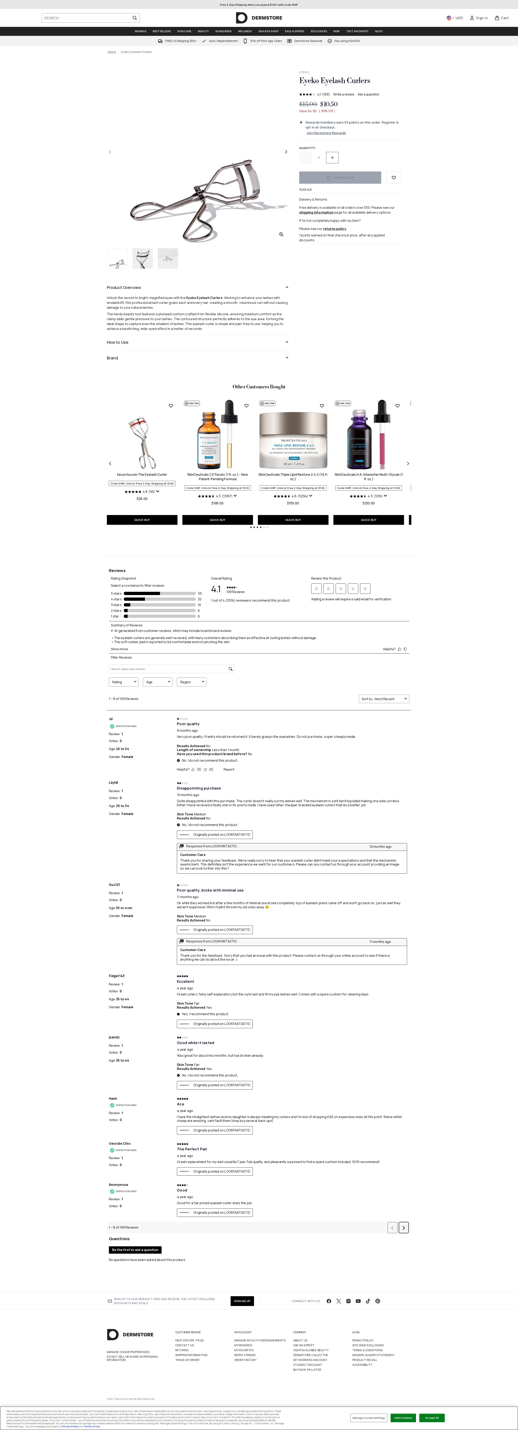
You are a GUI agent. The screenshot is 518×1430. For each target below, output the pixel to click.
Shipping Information (191, 1355)
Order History (245, 1360)
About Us (300, 1340)
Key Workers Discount (310, 1360)
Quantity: (307, 148)
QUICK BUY (142, 520)
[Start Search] (134, 17)
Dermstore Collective (310, 1355)
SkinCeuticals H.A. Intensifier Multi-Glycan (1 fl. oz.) (369, 476)
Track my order (187, 1360)
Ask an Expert (303, 1345)
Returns (181, 1350)
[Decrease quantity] (305, 157)
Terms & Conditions (367, 1350)
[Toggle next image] (286, 152)
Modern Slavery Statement (373, 1355)
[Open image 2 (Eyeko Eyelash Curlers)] (143, 258)
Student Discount (307, 1365)
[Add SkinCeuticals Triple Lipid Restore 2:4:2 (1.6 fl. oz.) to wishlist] (322, 406)
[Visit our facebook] (329, 1301)
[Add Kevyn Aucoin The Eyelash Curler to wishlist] (171, 406)
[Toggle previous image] (110, 152)
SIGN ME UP (242, 1301)
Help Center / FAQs (189, 1340)
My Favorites (244, 1350)
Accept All (432, 1418)
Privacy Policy (363, 1340)
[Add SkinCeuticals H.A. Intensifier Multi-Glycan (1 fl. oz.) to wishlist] (397, 406)
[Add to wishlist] (394, 177)
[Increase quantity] (332, 157)
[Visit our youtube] (358, 1301)
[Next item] (408, 463)
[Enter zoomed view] (281, 234)
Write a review (343, 94)
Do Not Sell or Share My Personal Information (132, 1358)
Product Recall (364, 1360)
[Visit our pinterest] (378, 1301)
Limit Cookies (403, 1418)
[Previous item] (110, 463)
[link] (478, 18)
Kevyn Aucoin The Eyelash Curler (142, 474)
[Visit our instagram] (348, 1301)
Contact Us (184, 1345)
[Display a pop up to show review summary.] (158, 491)
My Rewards (243, 1345)
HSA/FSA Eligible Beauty (311, 1350)
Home (112, 52)
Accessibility (362, 1365)
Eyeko (304, 72)
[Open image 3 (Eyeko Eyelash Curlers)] (168, 258)
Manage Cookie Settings (369, 1418)
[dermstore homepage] (259, 18)
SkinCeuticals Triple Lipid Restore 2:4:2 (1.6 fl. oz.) (293, 476)
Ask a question (368, 94)
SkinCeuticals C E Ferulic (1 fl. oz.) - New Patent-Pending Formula (217, 476)
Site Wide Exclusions (368, 1345)
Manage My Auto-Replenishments (260, 1340)
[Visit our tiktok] (368, 1301)
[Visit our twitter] (339, 1301)
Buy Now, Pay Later (307, 1370)
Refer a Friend (245, 1355)
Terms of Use (92, 1426)
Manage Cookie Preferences (128, 1352)
